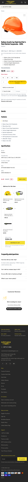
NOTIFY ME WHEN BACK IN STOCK (17, 82)
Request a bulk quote (6, 101)
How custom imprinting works (8, 406)
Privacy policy (4, 448)
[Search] (21, 2)
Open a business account (7, 400)
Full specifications (5, 67)
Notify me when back (8, 87)
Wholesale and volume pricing (8, 403)
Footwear (3, 389)
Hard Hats (3, 377)
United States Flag (5, 425)
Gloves (3, 383)
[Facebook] (2, 363)
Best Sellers (4, 392)
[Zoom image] (24, 15)
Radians (3, 46)
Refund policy (4, 445)
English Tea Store (5, 413)
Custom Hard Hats (5, 374)
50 (12, 77)
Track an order (5, 439)
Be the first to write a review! (14, 308)
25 (7, 77)
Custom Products (5, 371)
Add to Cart (22, 179)
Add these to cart (15, 242)
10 (3, 77)
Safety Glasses (5, 380)
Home (2, 11)
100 (16, 77)
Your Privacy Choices (6, 451)
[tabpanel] (14, 25)
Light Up (3, 416)
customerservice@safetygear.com (9, 351)
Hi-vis (2, 386)
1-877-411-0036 (7, 347)
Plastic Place (4, 422)
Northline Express (5, 419)
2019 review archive (6, 442)
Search (2, 477)
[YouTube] (13, 363)
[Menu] (2, 2)
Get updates (22, 459)
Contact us (4, 436)
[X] (10, 363)
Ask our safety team (22, 95)
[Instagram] (6, 363)
